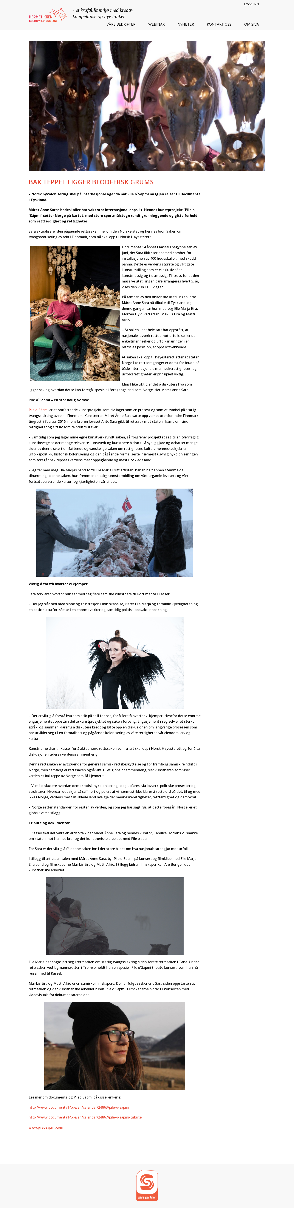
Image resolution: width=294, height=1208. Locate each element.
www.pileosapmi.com (46, 1127)
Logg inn (251, 4)
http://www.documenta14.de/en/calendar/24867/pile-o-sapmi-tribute (85, 1117)
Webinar (156, 24)
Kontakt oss (219, 24)
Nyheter (186, 24)
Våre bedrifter (121, 24)
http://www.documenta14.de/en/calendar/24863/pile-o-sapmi (79, 1107)
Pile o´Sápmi (38, 409)
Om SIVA (251, 24)
